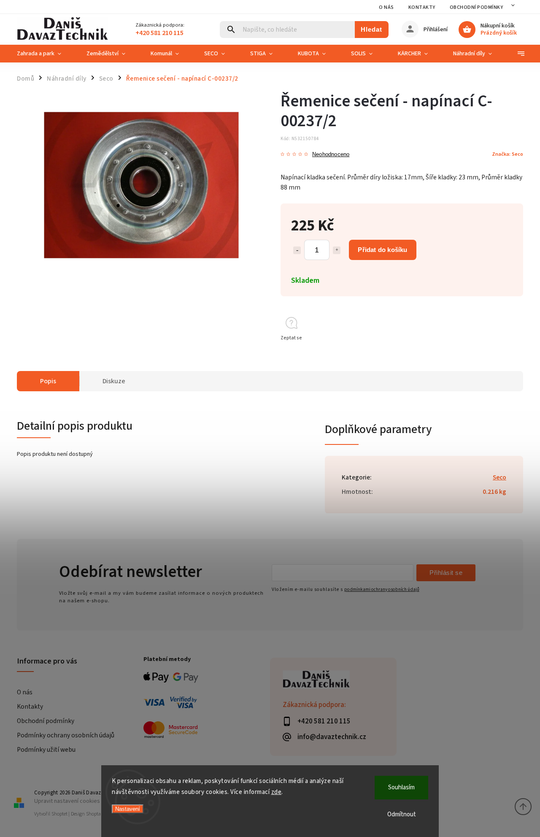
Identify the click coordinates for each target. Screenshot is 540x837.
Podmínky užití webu (46, 749)
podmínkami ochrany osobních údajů (381, 589)
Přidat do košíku (382, 249)
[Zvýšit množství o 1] (336, 250)
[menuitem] (45, 53)
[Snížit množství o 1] (297, 250)
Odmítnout (401, 814)
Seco (499, 477)
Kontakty (421, 7)
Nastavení (127, 809)
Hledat (371, 29)
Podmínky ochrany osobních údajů (65, 735)
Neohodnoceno (330, 154)
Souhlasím (401, 787)
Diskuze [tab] (114, 381)
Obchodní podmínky (476, 7)
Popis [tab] (48, 381)
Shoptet (59, 814)
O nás (386, 7)
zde (276, 792)
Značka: (507, 154)
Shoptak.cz (97, 814)
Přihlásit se (445, 572)
